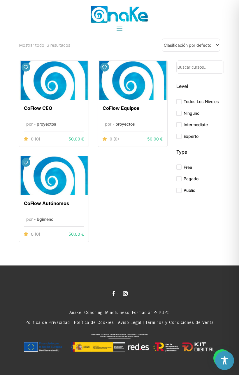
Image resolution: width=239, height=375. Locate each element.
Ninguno (191, 113)
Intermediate (196, 124)
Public (189, 190)
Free (188, 167)
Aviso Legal (130, 322)
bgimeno (45, 219)
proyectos (46, 123)
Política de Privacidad (47, 322)
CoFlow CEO (38, 108)
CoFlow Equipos (121, 108)
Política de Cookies (94, 322)
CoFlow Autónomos (46, 203)
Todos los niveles (201, 101)
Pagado (191, 178)
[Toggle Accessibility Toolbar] (225, 360)
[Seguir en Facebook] (113, 293)
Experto (191, 136)
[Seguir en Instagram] (125, 293)
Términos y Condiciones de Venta (179, 322)
